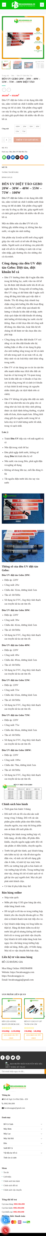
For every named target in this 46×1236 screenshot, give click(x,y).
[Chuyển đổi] (41, 1124)
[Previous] (6, 37)
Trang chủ (5, 76)
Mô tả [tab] (4, 167)
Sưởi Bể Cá (8, 1148)
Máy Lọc (7, 1134)
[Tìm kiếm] (42, 5)
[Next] (40, 37)
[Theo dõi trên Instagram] (7, 1057)
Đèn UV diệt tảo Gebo (12, 198)
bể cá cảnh (16, 205)
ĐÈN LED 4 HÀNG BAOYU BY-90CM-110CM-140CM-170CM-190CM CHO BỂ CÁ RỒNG (12, 1023)
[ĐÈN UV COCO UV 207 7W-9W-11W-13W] (34, 1008)
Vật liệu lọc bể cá (10, 1153)
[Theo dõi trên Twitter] (13, 1057)
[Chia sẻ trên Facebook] (9, 157)
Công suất (5, 129)
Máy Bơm (7, 1129)
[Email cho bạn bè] (17, 157)
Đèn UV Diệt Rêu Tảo (24, 76)
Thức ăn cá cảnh (10, 1158)
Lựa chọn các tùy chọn (11, 1036)
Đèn (12, 76)
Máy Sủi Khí (9, 1138)
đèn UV (26, 223)
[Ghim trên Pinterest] (22, 157)
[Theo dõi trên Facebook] (2, 1057)
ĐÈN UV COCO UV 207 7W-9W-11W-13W (33, 1022)
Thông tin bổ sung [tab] (10, 172)
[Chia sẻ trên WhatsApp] (4, 157)
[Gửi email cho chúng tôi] (18, 1057)
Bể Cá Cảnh (8, 1124)
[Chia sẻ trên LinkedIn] (26, 157)
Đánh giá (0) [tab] (7, 177)
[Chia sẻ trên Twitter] (13, 157)
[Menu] (4, 5)
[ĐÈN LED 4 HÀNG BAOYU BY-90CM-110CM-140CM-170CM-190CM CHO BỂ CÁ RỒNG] (12, 1008)
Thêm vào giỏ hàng (27, 140)
